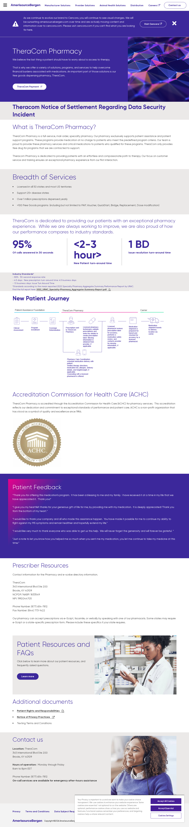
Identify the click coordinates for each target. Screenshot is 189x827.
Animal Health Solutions (113, 5)
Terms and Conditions (37, 811)
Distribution (137, 5)
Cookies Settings (166, 815)
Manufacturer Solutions (57, 5)
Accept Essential (166, 808)
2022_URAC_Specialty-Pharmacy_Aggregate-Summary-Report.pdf (71, 289)
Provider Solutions (85, 5)
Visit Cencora (151, 24)
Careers (152, 5)
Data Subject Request (66, 811)
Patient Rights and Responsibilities (38, 710)
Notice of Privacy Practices (34, 717)
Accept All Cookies (166, 801)
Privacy (16, 811)
